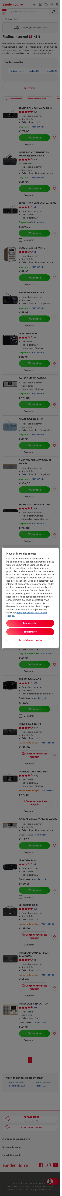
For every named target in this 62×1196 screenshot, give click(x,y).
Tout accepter (30, 623)
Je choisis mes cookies (30, 640)
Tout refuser (30, 631)
